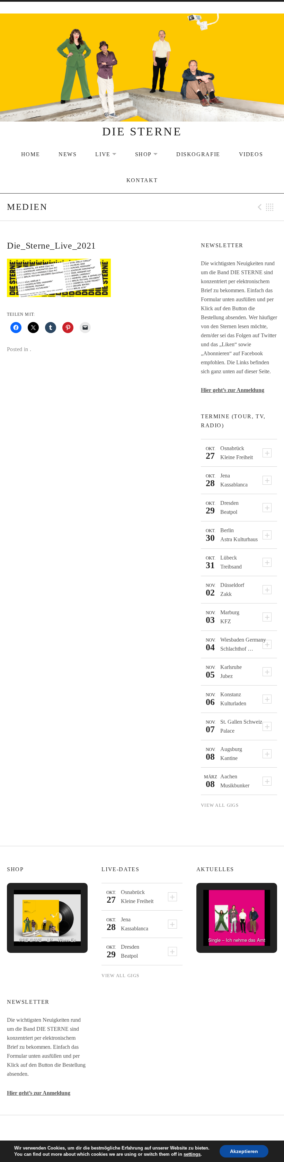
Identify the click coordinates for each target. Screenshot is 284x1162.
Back (269, 207)
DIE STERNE (142, 131)
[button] (31, 926)
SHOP (150, 154)
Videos (251, 154)
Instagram (159, 1128)
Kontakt (142, 180)
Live (110, 154)
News (68, 154)
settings (192, 1154)
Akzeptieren (244, 1151)
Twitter (142, 1128)
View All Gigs (220, 805)
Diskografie (198, 154)
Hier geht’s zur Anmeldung (232, 390)
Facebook (124, 1128)
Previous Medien (258, 207)
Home (30, 154)
